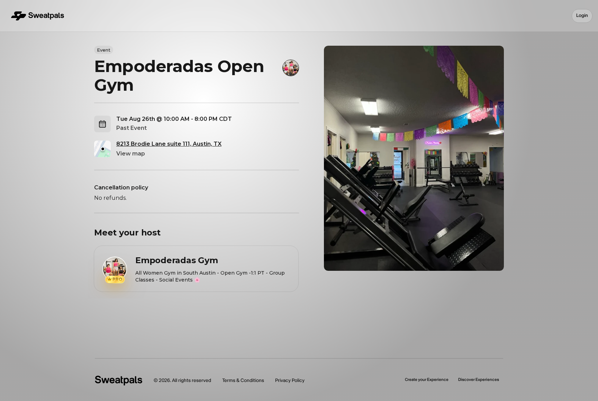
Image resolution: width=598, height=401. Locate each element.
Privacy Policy (290, 380)
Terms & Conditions (243, 380)
